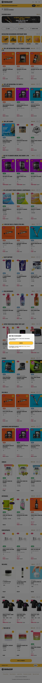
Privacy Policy (23, 346)
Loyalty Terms (16, 347)
